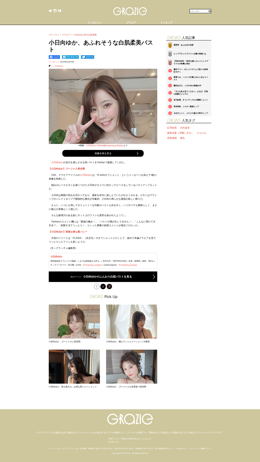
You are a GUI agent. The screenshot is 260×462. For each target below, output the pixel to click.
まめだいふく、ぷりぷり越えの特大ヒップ (191, 113)
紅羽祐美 (172, 127)
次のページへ (109, 286)
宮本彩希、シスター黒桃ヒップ (186, 106)
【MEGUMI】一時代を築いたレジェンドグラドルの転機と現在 (191, 62)
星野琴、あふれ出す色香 (183, 45)
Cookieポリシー (182, 448)
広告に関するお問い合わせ (124, 448)
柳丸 (182, 137)
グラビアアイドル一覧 (70, 448)
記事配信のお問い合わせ (144, 448)
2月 (116, 442)
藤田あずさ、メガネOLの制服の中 (187, 85)
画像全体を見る (103, 153)
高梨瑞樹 (172, 137)
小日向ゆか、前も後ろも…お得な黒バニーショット (73, 386)
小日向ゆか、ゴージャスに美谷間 (64, 341)
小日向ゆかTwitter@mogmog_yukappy (105, 145)
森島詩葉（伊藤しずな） (180, 132)
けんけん (202, 132)
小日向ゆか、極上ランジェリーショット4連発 (128, 341)
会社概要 (83, 448)
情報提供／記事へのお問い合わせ (100, 448)
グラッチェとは (54, 448)
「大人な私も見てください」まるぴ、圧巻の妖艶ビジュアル (191, 92)
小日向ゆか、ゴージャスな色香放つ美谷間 (126, 386)
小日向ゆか (58, 66)
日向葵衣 (185, 127)
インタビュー (54, 62)
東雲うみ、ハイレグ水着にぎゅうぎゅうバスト (191, 78)
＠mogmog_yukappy (92, 265)
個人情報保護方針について (165, 448)
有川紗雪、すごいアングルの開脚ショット (191, 100)
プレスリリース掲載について (200, 448)
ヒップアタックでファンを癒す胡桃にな (190, 53)
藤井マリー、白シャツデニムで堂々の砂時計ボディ (191, 70)
